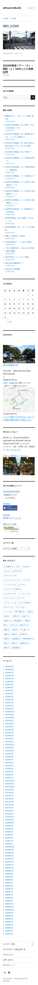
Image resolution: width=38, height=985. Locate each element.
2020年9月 (9, 850)
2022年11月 (9, 784)
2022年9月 (9, 790)
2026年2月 (9, 678)
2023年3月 (9, 772)
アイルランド (10, 576)
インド (25, 580)
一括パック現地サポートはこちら (15, 455)
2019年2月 (9, 898)
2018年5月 (9, 925)
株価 (14, 634)
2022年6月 (9, 799)
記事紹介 (24, 643)
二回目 (15, 616)
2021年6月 (9, 832)
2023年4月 (9, 769)
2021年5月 (9, 835)
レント (7, 612)
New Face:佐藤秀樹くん (14, 263)
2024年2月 (9, 739)
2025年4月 (9, 699)
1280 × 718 (18, 53)
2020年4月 (9, 856)
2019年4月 (9, 892)
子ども (13, 625)
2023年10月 (9, 751)
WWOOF (17, 571)
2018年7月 (9, 919)
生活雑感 (16, 639)
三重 (30, 612)
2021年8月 (9, 829)
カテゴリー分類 (9, 944)
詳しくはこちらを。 (14, 449)
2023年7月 (9, 760)
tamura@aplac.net (10, 365)
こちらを (17, 518)
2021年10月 (9, 823)
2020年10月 (9, 847)
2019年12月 (9, 868)
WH (7, 571)
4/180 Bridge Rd (10, 383)
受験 (28, 621)
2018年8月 (9, 916)
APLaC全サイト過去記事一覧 (14, 949)
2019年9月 (9, 877)
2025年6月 (9, 693)
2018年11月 (9, 907)
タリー (20, 598)
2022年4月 (9, 805)
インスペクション (11, 580)
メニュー (31, 8)
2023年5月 (9, 766)
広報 (15, 630)
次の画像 (13, 18)
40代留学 (8, 567)
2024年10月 (9, 718)
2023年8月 (9, 757)
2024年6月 (9, 730)
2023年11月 (9, 748)
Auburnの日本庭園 (13, 269)
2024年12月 (9, 712)
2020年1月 (9, 865)
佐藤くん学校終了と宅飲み (15, 236)
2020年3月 (9, 859)
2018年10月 (9, 910)
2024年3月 (9, 736)
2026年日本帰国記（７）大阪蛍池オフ (20, 176)
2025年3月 (9, 703)
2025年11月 (9, 681)
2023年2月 (9, 775)
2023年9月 (9, 754)
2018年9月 (9, 913)
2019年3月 (9, 895)
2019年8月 (9, 880)
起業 (7, 648)
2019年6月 (9, 886)
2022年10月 (9, 787)
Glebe (26, 567)
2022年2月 (9, 811)
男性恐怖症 (28, 639)
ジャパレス (23, 594)
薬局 (14, 643)
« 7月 (9, 322)
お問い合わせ (8, 960)
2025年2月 (9, 706)
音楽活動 (16, 648)
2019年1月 (9, 901)
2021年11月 (9, 820)
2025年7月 (9, 690)
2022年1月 (9, 814)
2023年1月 (9, 778)
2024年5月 (9, 733)
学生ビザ (24, 625)
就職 (7, 630)
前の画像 (5, 18)
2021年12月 (9, 817)
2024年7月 (9, 727)
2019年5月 (9, 889)
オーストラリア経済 (12, 589)
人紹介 (25, 616)
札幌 (6, 634)
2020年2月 (9, 862)
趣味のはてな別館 (9, 524)
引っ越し (24, 630)
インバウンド (10, 585)
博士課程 (18, 621)
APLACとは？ (8, 955)
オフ (21, 585)
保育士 (7, 621)
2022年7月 (9, 796)
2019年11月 (9, 871)
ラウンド (19, 607)
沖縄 (6, 639)
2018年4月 (9, 928)
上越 (6, 616)
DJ (18, 567)
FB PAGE (6, 504)
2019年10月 (9, 874)
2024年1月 (9, 742)
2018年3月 (9, 931)
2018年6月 (9, 922)
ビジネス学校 (24, 603)
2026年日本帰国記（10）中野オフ (18, 152)
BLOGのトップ (9, 965)
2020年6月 (9, 853)
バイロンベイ (10, 603)
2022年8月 (9, 793)
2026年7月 (9, 666)
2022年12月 (9, 781)
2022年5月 (9, 802)
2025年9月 (9, 684)
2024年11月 (9, 715)
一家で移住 (19, 612)
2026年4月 (9, 672)
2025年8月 (9, 687)
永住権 (23, 634)
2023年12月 (9, 745)
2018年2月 (9, 934)
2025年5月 (9, 696)
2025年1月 (9, 709)
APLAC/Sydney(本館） (12, 491)
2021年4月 (9, 838)
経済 (6, 643)
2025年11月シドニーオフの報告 (17, 257)
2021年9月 (9, 826)
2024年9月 (9, 721)
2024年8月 (9, 724)
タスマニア (9, 598)
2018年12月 (9, 904)
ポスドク (8, 607)
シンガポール (10, 594)
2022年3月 (9, 808)
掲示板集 (6, 515)
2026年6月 (9, 669)
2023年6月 (9, 763)
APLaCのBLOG (12, 7)
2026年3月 (9, 675)
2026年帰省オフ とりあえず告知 (19, 242)
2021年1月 (9, 844)
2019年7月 (9, 883)
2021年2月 (9, 841)
